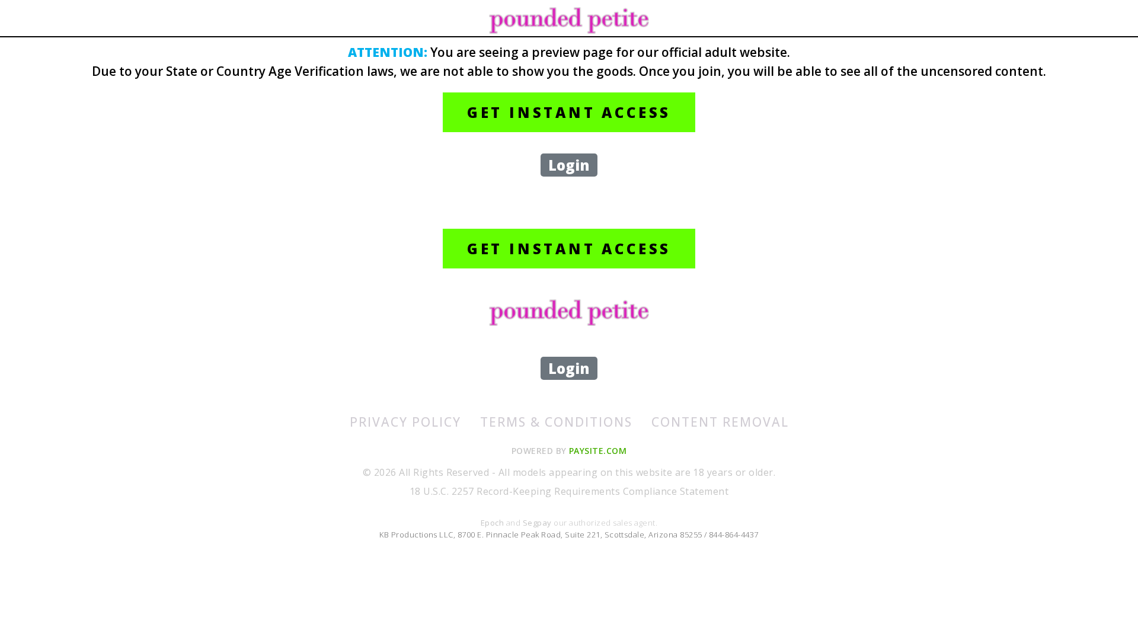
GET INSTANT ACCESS (569, 112)
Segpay (538, 522)
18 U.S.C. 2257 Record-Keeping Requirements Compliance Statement (569, 491)
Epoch (493, 522)
